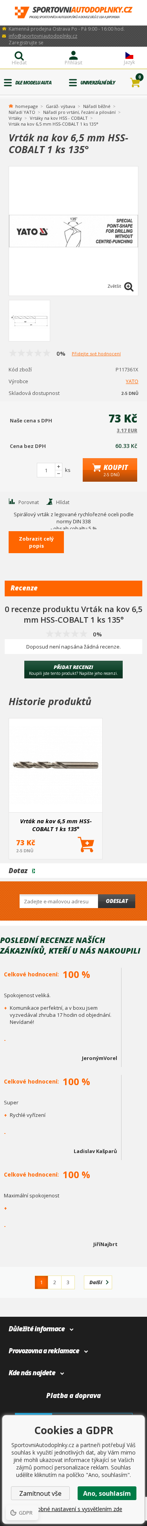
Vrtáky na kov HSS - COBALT (59, 118)
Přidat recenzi (73, 669)
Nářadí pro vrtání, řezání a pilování (79, 112)
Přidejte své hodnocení (96, 353)
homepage (26, 105)
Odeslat (117, 901)
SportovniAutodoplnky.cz (73, 13)
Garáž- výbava (60, 106)
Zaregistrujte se (26, 42)
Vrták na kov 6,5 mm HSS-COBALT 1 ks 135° (56, 825)
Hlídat (62, 502)
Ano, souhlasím (107, 1493)
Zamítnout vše (40, 1493)
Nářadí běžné (97, 106)
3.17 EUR (127, 430)
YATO (132, 381)
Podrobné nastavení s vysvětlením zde (73, 1509)
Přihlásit (73, 62)
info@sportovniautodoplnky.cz (43, 36)
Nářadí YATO (22, 112)
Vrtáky (15, 118)
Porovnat (28, 502)
